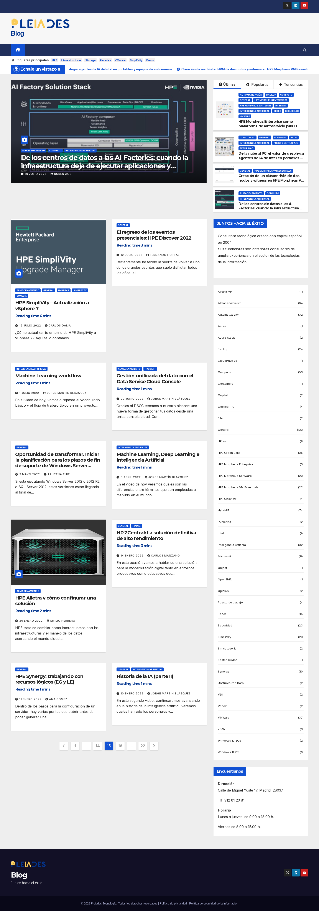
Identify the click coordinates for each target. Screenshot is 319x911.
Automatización (251, 94)
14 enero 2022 (132, 555)
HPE (54, 60)
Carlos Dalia (60, 325)
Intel (294, 137)
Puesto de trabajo (286, 143)
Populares (259, 84)
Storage (90, 60)
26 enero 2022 (31, 620)
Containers (225, 383)
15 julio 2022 (30, 325)
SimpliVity (136, 60)
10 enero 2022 (132, 693)
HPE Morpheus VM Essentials (273, 170)
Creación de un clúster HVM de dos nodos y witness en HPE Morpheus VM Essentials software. (271, 180)
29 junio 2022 (132, 398)
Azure (222, 326)
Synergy (223, 671)
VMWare (245, 116)
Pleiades (105, 60)
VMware (120, 60)
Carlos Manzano (165, 555)
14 (97, 746)
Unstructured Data (230, 683)
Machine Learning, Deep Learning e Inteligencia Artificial (158, 457)
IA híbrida (280, 137)
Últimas (229, 84)
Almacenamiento (33, 150)
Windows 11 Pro (229, 752)
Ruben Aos (63, 174)
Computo (55, 150)
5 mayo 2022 (30, 474)
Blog (17, 33)
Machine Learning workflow (48, 376)
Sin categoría (227, 648)
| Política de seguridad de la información (213, 903)
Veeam (222, 706)
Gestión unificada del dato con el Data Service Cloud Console (155, 378)
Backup (271, 94)
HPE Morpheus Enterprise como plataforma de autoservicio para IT (268, 123)
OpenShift (225, 579)
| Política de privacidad (172, 903)
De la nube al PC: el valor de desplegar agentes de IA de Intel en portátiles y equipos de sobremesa (271, 158)
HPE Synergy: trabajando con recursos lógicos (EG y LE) (49, 679)
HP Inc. (137, 526)
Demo (150, 60)
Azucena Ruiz (59, 474)
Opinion (223, 591)
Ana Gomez (58, 699)
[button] (304, 50)
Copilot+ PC (247, 137)
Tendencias (293, 84)
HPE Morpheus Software (255, 105)
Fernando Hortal (165, 255)
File (220, 418)
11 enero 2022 (30, 699)
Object (222, 568)
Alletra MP (225, 291)
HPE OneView (227, 498)
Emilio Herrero (62, 620)
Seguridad (292, 111)
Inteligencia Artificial (80, 150)
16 (120, 746)
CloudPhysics (227, 360)
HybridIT (280, 105)
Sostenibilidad (227, 660)
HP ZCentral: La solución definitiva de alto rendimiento (156, 535)
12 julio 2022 (132, 255)
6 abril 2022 (131, 477)
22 (142, 746)
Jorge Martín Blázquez (66, 392)
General (245, 100)
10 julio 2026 (36, 174)
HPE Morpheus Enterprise (271, 100)
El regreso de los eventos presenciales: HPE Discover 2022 (154, 235)
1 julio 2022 (29, 392)
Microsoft (224, 556)
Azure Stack (226, 337)
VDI (220, 694)
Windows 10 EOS (229, 740)
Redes (277, 111)
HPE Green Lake (229, 452)
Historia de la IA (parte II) (145, 676)
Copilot (223, 395)
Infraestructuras (71, 60)
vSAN (221, 729)
